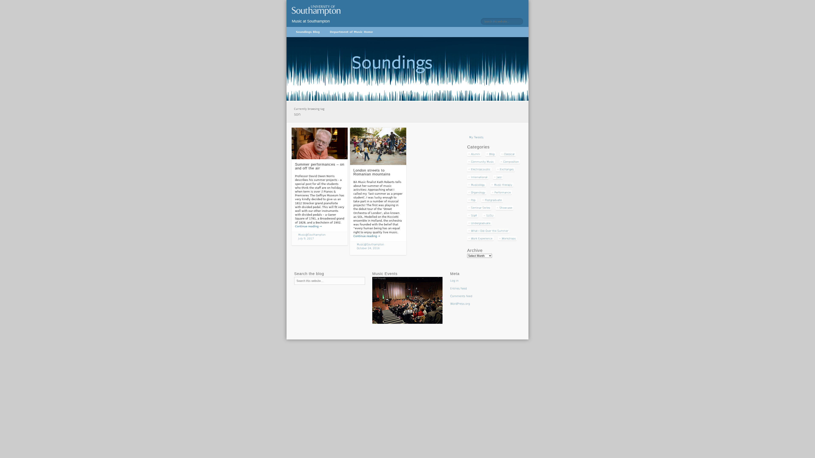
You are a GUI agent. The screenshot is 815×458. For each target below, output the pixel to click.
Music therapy (503, 184)
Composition (511, 161)
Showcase (505, 207)
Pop (473, 200)
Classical (509, 154)
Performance (503, 192)
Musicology (478, 184)
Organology (478, 192)
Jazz (499, 177)
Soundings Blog (308, 32)
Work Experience (481, 238)
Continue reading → (308, 226)
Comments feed (461, 296)
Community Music (482, 161)
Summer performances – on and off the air (319, 166)
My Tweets (476, 137)
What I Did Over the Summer (489, 230)
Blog (492, 154)
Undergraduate (480, 223)
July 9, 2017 (306, 238)
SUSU (489, 215)
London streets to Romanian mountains (372, 172)
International (479, 177)
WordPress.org (460, 303)
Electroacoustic (480, 169)
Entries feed (458, 288)
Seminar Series (480, 207)
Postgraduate (493, 200)
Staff (474, 215)
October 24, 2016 (368, 248)
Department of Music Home (351, 32)
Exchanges (507, 169)
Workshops (509, 238)
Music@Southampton (312, 234)
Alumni (475, 154)
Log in (454, 280)
